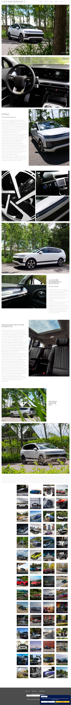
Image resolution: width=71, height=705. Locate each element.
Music (56, 1)
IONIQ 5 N (11, 121)
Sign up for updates (35, 693)
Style (46, 1)
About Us (27, 691)
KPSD (61, 1)
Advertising (42, 691)
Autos (51, 1)
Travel (40, 1)
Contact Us (34, 691)
